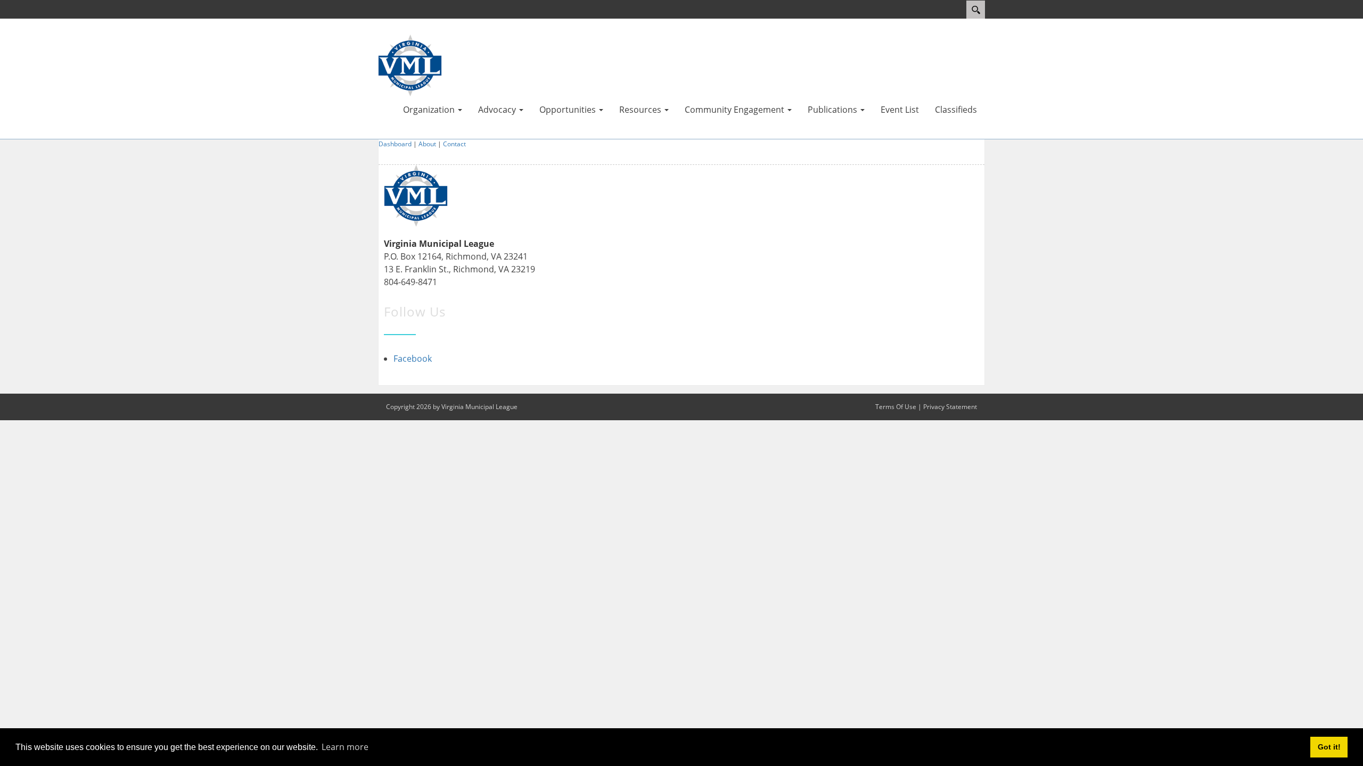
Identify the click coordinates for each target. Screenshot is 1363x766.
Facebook (412, 358)
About (427, 143)
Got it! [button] (1329, 747)
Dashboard (395, 143)
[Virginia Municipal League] (410, 64)
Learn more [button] (345, 747)
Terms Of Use (895, 406)
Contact (454, 143)
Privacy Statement (950, 406)
